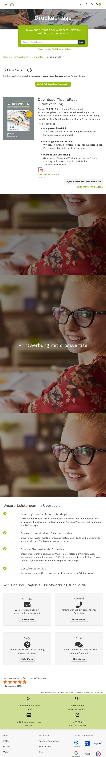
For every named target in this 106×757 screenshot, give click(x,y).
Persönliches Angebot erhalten (54, 49)
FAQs (6, 741)
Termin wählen (79, 619)
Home (6, 57)
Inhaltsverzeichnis (46, 174)
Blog (41, 752)
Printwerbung (20, 57)
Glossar (7, 746)
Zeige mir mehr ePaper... (90, 186)
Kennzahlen (37, 57)
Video (6, 752)
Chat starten (79, 659)
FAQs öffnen (27, 659)
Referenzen (45, 746)
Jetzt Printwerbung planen (52, 84)
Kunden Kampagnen (49, 741)
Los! (81, 42)
